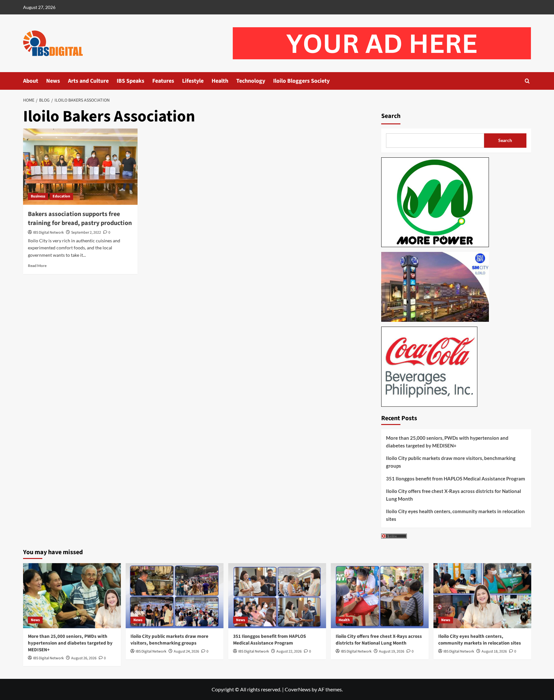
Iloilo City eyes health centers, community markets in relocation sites (455, 515)
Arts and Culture (88, 81)
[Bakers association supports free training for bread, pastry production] (80, 167)
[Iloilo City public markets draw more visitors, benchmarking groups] (174, 595)
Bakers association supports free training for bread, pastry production (80, 219)
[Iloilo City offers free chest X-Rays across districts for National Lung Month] (380, 595)
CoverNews (298, 689)
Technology (250, 81)
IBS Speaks (130, 81)
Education (61, 196)
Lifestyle (193, 81)
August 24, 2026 (186, 651)
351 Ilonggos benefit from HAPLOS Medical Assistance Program (455, 478)
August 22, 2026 (289, 651)
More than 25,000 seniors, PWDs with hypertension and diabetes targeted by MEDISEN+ (447, 441)
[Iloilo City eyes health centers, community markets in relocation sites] (482, 595)
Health (220, 81)
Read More (37, 265)
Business (38, 196)
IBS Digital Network (48, 232)
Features (163, 81)
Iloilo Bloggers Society (301, 81)
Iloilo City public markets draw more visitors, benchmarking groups (451, 462)
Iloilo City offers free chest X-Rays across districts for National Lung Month (453, 495)
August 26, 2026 (84, 658)
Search (390, 116)
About (30, 81)
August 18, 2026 (494, 651)
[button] (527, 81)
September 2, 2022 (86, 232)
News (53, 81)
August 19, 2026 (391, 651)
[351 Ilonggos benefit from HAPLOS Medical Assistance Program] (277, 595)
